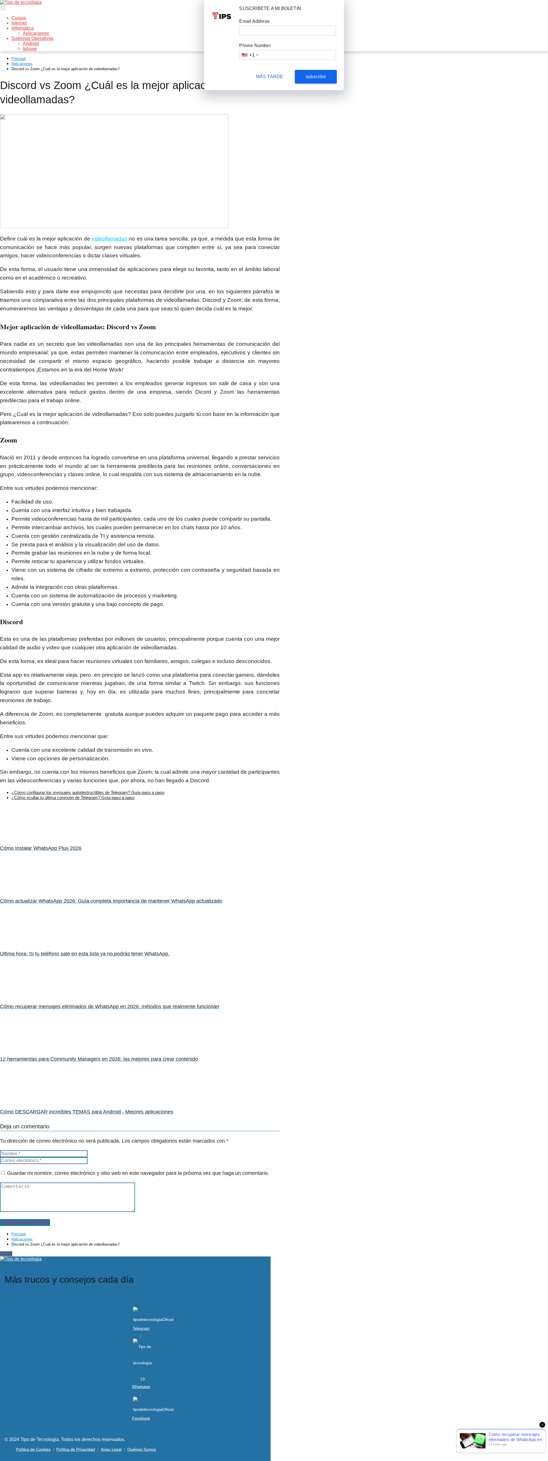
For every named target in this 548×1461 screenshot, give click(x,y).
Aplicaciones (36, 33)
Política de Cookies (33, 1449)
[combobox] (249, 55)
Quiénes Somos (141, 1449)
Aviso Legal (111, 1449)
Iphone (30, 48)
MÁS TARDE (269, 76)
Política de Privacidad (75, 1449)
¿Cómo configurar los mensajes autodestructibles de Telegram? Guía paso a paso (87, 792)
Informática (22, 28)
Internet (19, 23)
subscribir (316, 76)
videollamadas (109, 239)
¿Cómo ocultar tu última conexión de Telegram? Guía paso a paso (72, 797)
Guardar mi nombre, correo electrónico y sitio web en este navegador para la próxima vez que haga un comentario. (138, 1173)
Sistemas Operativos (32, 38)
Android (31, 43)
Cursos (18, 17)
